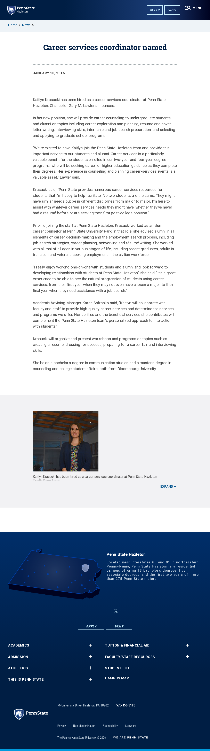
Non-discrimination (84, 725)
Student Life (117, 668)
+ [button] (90, 645)
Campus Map (117, 678)
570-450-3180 (125, 705)
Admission (18, 657)
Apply (155, 10)
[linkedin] (106, 611)
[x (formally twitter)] (116, 611)
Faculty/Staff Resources (130, 657)
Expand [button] (166, 486)
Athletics (18, 668)
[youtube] (125, 611)
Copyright (130, 725)
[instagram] (95, 611)
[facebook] (84, 611)
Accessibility (110, 725)
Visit (172, 10)
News (26, 25)
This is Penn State (26, 679)
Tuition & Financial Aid (127, 645)
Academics (18, 645)
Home (12, 25)
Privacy (61, 725)
